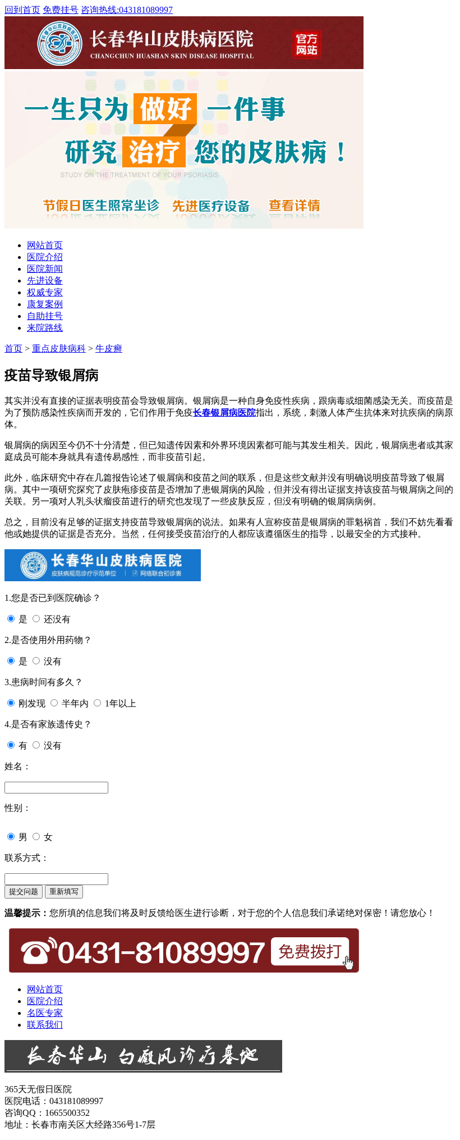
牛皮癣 (108, 348)
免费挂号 (61, 10)
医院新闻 (45, 268)
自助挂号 (45, 316)
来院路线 (45, 327)
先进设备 (45, 280)
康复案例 (45, 304)
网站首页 (45, 245)
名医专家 (45, 1013)
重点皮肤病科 (59, 348)
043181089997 (127, 10)
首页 (13, 348)
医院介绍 (45, 257)
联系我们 (45, 1024)
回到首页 (22, 10)
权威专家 (45, 292)
